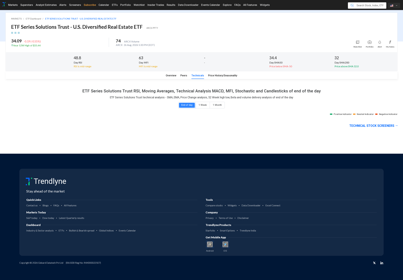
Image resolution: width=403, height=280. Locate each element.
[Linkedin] (382, 263)
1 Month (217, 105)
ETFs (115, 4)
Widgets (265, 4)
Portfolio (125, 4)
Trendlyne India (248, 230)
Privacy (210, 218)
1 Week (203, 105)
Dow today (48, 218)
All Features (250, 4)
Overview (171, 75)
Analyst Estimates (46, 4)
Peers (183, 75)
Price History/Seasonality (222, 75)
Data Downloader (188, 4)
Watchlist (139, 4)
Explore (227, 4)
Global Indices (106, 230)
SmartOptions (227, 230)
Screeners (75, 4)
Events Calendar (210, 4)
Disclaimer (243, 218)
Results (171, 4)
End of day (187, 105)
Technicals (197, 75)
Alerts (62, 4)
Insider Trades (156, 4)
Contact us (32, 205)
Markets (13, 4)
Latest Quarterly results (71, 218)
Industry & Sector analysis (40, 230)
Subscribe (90, 4)
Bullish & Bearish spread (81, 230)
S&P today (31, 218)
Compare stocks (214, 205)
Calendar (104, 4)
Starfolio (210, 230)
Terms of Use (226, 218)
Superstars (26, 4)
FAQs (237, 4)
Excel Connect (272, 205)
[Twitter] (374, 263)
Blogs (46, 205)
